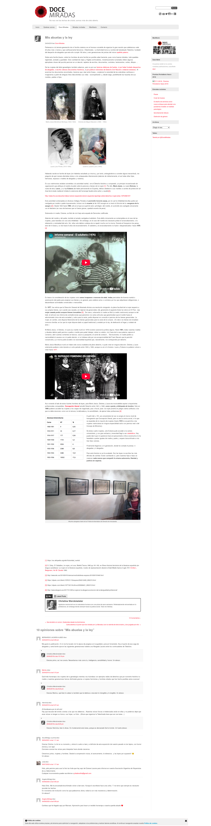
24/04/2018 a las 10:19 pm (55, 656)
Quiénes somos (49, 27)
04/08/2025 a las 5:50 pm (50, 782)
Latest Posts (61, 596)
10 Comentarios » (135, 618)
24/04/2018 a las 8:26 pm (50, 640)
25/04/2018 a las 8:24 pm (55, 689)
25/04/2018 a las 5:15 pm (50, 672)
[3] (52, 206)
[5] (83, 312)
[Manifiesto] (164, 54)
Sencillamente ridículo (161, 113)
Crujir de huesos (159, 98)
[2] (109, 191)
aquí (154, 69)
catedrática (131, 433)
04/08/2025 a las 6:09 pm (50, 801)
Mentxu (44, 670)
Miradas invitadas (79, 27)
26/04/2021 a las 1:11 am (50, 740)
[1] (105, 186)
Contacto (104, 27)
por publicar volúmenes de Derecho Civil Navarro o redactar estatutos (111, 69)
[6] (120, 411)
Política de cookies (151, 823)
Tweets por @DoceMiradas (161, 137)
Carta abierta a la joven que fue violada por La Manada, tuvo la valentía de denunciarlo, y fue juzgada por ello (103, 624)
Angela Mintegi (47, 799)
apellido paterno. (123, 52)
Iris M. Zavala (58, 570)
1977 (55, 349)
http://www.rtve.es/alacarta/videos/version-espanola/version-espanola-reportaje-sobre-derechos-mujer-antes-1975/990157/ (88, 196)
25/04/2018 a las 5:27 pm (50, 705)
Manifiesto (93, 27)
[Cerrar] (186, 821)
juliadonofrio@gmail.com (82, 773)
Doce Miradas (64, 27)
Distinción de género (161, 116)
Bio (49, 596)
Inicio (37, 27)
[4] (46, 228)
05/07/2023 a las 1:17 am (50, 764)
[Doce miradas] (54, 18)
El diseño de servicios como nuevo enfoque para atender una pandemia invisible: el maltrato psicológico (165, 105)
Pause (156, 94)
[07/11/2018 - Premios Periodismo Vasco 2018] (164, 84)
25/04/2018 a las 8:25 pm (55, 724)
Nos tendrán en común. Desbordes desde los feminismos (65, 622)
